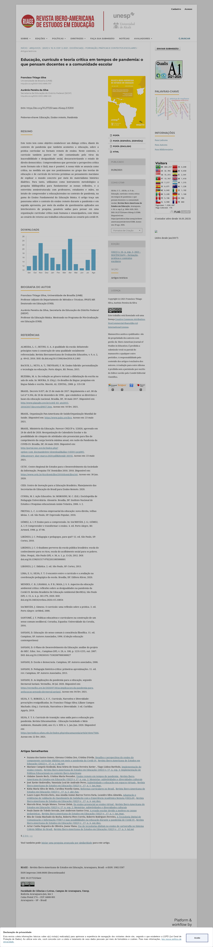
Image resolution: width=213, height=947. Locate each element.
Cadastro (176, 9)
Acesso (188, 9)
